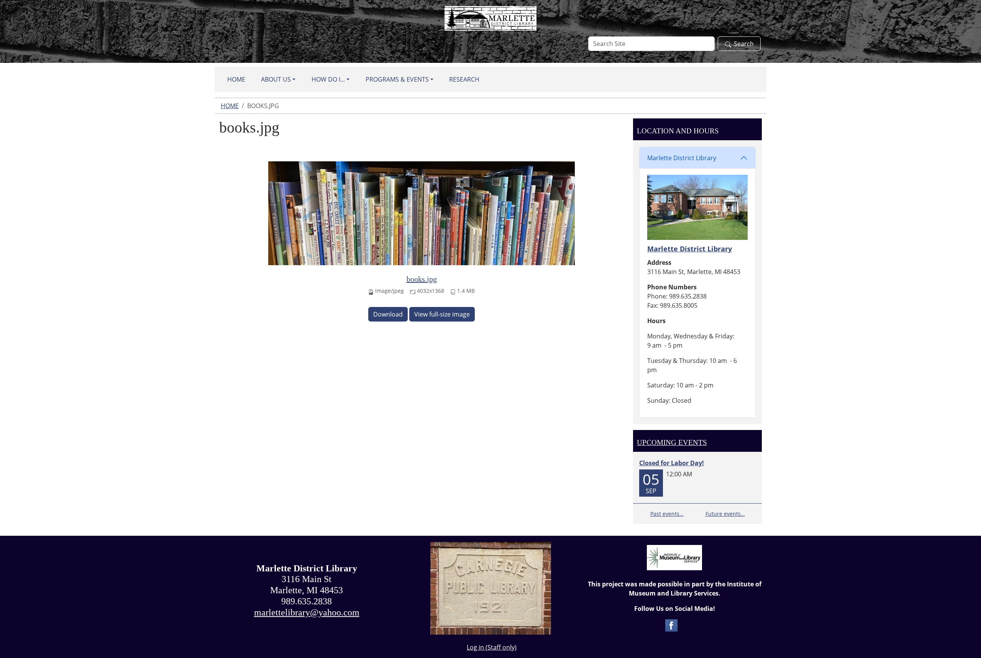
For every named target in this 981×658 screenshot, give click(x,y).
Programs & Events (397, 79)
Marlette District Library (681, 158)
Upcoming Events (672, 442)
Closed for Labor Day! (671, 463)
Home (236, 79)
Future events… (725, 513)
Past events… (667, 513)
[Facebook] (671, 625)
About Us (276, 79)
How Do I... (328, 79)
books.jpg (422, 279)
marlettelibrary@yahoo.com (306, 612)
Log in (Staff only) (492, 647)
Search (744, 43)
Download (388, 314)
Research (464, 79)
